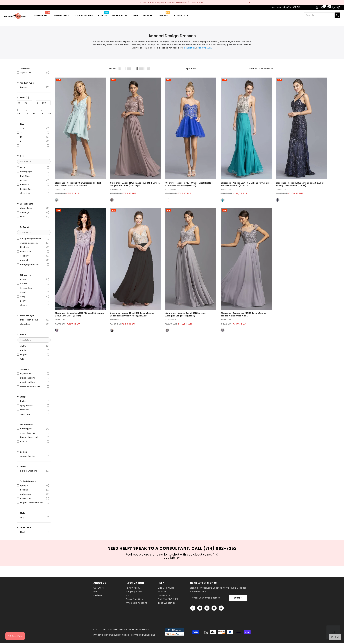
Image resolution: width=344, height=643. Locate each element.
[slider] (18, 110)
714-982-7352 (204, 47)
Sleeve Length (27, 315)
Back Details (26, 424)
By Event (24, 227)
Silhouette (25, 275)
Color (23, 156)
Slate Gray (167, 330)
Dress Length (26, 204)
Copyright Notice (119, 634)
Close (249, 2)
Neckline (24, 369)
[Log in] (317, 7)
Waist (23, 466)
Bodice (23, 452)
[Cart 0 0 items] (328, 7)
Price (24, 97)
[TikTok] (214, 608)
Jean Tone (25, 527)
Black (112, 330)
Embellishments (28, 481)
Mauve (112, 200)
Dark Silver (222, 330)
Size (22, 124)
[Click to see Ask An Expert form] (333, 632)
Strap (23, 396)
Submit (238, 598)
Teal (222, 200)
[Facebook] (192, 608)
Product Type (27, 83)
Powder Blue (57, 200)
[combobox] (319, 15)
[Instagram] (199, 608)
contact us (189, 47)
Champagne (167, 200)
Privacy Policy (100, 634)
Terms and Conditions (143, 634)
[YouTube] (221, 608)
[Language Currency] (338, 7)
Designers (25, 68)
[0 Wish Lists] (322, 7)
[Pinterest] (206, 608)
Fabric (23, 334)
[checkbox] (33, 72)
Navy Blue (278, 200)
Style (22, 513)
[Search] (322, 15)
